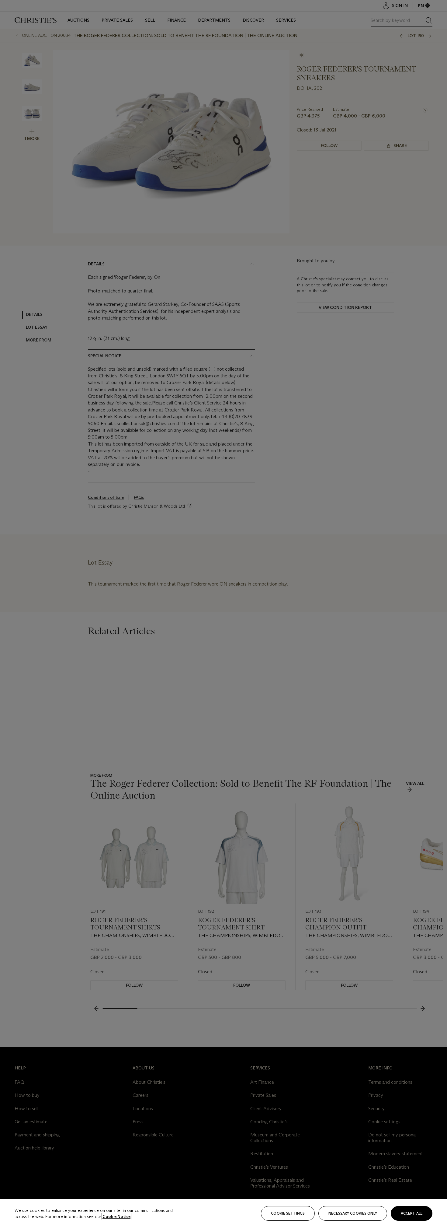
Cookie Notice (116, 1216)
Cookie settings (288, 1213)
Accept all (411, 1213)
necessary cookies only (352, 1213)
